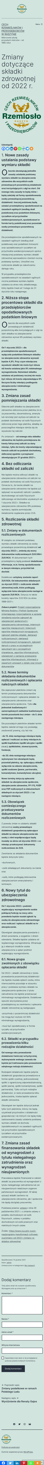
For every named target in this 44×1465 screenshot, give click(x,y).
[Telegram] (27, 148)
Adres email (7, 1332)
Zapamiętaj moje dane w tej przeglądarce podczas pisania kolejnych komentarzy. (21, 1359)
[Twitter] (7, 148)
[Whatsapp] (19, 148)
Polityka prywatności (11, 1447)
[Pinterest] (15, 148)
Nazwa (5, 1319)
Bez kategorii (30, 1265)
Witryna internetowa (11, 1345)
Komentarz (7, 1293)
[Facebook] (3, 148)
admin (9, 1263)
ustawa (23, 1208)
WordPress (28, 1452)
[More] (31, 148)
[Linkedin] (11, 148)
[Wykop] (23, 148)
